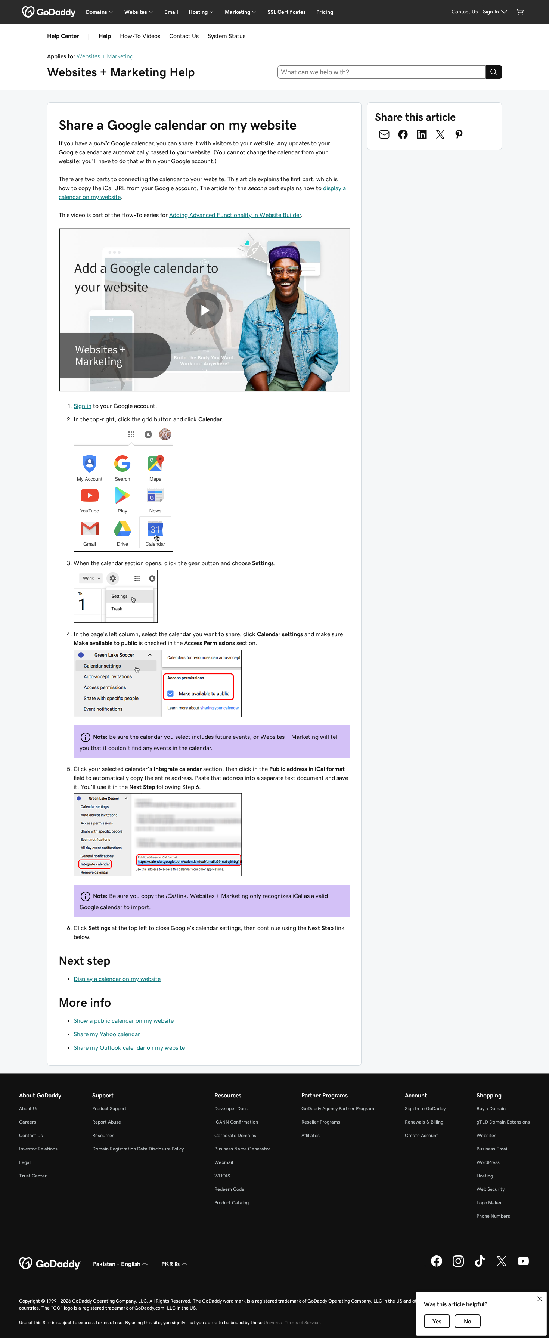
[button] (539, 1299)
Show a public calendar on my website (124, 1020)
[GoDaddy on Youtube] (523, 1266)
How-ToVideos (140, 36)
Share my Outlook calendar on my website (129, 1047)
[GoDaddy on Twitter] (501, 1266)
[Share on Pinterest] (459, 134)
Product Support (109, 1108)
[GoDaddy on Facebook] (436, 1266)
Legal (25, 1162)
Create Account (421, 1135)
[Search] (494, 72)
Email (171, 12)
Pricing (324, 12)
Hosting (485, 1175)
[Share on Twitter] (440, 134)
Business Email (492, 1148)
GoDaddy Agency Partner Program (337, 1108)
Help (105, 36)
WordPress (488, 1162)
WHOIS (222, 1175)
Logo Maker (489, 1202)
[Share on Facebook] (403, 134)
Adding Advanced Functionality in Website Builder (235, 215)
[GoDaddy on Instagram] (458, 1266)
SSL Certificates (286, 12)
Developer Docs (231, 1108)
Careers (27, 1121)
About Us (28, 1108)
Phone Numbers (493, 1216)
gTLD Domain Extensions (503, 1121)
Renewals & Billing (424, 1121)
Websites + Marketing (105, 56)
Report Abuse (106, 1121)
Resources (103, 1135)
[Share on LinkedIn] (421, 134)
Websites (486, 1135)
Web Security (491, 1189)
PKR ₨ (170, 1264)
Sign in (83, 406)
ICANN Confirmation (236, 1121)
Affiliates (310, 1135)
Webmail (223, 1162)
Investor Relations (38, 1148)
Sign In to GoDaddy (425, 1108)
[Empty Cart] (520, 12)
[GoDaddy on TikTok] (480, 1266)
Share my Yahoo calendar (107, 1034)
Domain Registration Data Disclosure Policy (138, 1148)
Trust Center (33, 1175)
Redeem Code (229, 1189)
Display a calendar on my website (117, 979)
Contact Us (184, 36)
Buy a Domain (491, 1108)
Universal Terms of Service (292, 1322)
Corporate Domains (235, 1135)
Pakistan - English (116, 1264)
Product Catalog (231, 1202)
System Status (226, 36)
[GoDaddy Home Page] (50, 1263)
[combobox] (382, 72)
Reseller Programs (320, 1121)
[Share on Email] (384, 134)
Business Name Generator (242, 1148)
